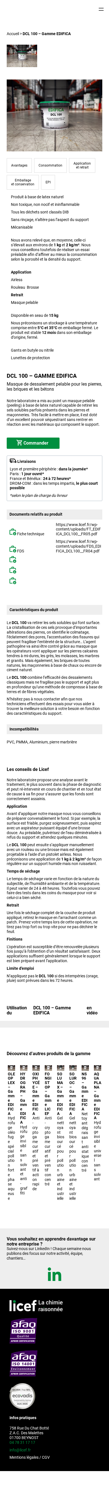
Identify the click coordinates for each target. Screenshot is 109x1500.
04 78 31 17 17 (22, 1442)
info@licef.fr (20, 1450)
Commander (35, 443)
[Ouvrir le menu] (101, 9)
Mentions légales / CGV (30, 1457)
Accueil (13, 33)
